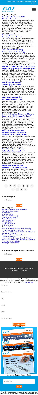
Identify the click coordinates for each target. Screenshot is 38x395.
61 (21, 189)
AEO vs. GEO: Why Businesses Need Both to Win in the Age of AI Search (18, 233)
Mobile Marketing (7, 225)
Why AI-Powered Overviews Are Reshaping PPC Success (11, 83)
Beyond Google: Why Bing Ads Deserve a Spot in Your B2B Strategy (14, 166)
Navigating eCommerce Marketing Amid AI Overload (12, 36)
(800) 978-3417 (28, 282)
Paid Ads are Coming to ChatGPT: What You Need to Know (13, 18)
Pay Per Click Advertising (10, 216)
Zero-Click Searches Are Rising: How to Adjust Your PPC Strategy (13, 51)
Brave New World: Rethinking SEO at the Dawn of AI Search (12, 98)
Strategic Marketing (8, 223)
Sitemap (24, 270)
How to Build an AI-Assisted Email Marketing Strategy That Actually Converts (16, 229)
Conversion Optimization (10, 211)
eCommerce (6, 212)
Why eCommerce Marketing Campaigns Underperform (11, 242)
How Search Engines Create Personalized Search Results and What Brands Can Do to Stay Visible (18, 67)
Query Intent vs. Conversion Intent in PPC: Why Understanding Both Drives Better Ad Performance (18, 239)
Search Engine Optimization (11, 217)
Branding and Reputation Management (14, 209)
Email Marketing (7, 214)
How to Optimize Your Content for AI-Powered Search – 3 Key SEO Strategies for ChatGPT (18, 115)
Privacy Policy (15, 270)
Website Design (7, 222)
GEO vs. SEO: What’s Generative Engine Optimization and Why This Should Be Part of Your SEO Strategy (14, 132)
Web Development (8, 220)
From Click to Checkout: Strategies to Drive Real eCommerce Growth (14, 150)
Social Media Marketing (9, 219)
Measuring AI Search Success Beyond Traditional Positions (14, 236)
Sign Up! (19, 205)
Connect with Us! (19, 324)
